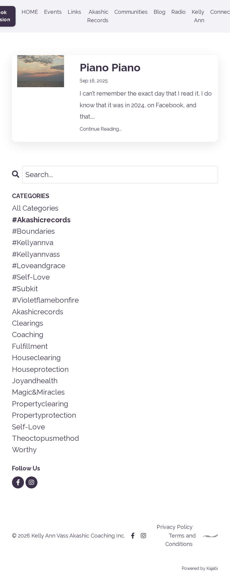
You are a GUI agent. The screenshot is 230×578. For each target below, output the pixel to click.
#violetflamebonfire (45, 300)
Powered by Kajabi (200, 568)
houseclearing (36, 357)
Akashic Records (97, 16)
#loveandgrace (38, 265)
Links (74, 12)
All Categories (35, 208)
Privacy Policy (175, 527)
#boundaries (33, 231)
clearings (27, 323)
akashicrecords (37, 311)
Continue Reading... (101, 129)
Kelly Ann (198, 16)
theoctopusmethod (45, 438)
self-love (28, 426)
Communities (131, 12)
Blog (159, 12)
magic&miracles (38, 392)
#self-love (31, 277)
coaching (27, 334)
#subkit (25, 288)
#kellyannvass (36, 254)
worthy (24, 449)
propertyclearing (40, 403)
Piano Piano (110, 67)
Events (53, 12)
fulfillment (30, 346)
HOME (30, 12)
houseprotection (40, 369)
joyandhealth (35, 380)
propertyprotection (44, 415)
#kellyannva (32, 242)
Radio (178, 12)
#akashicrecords (41, 219)
